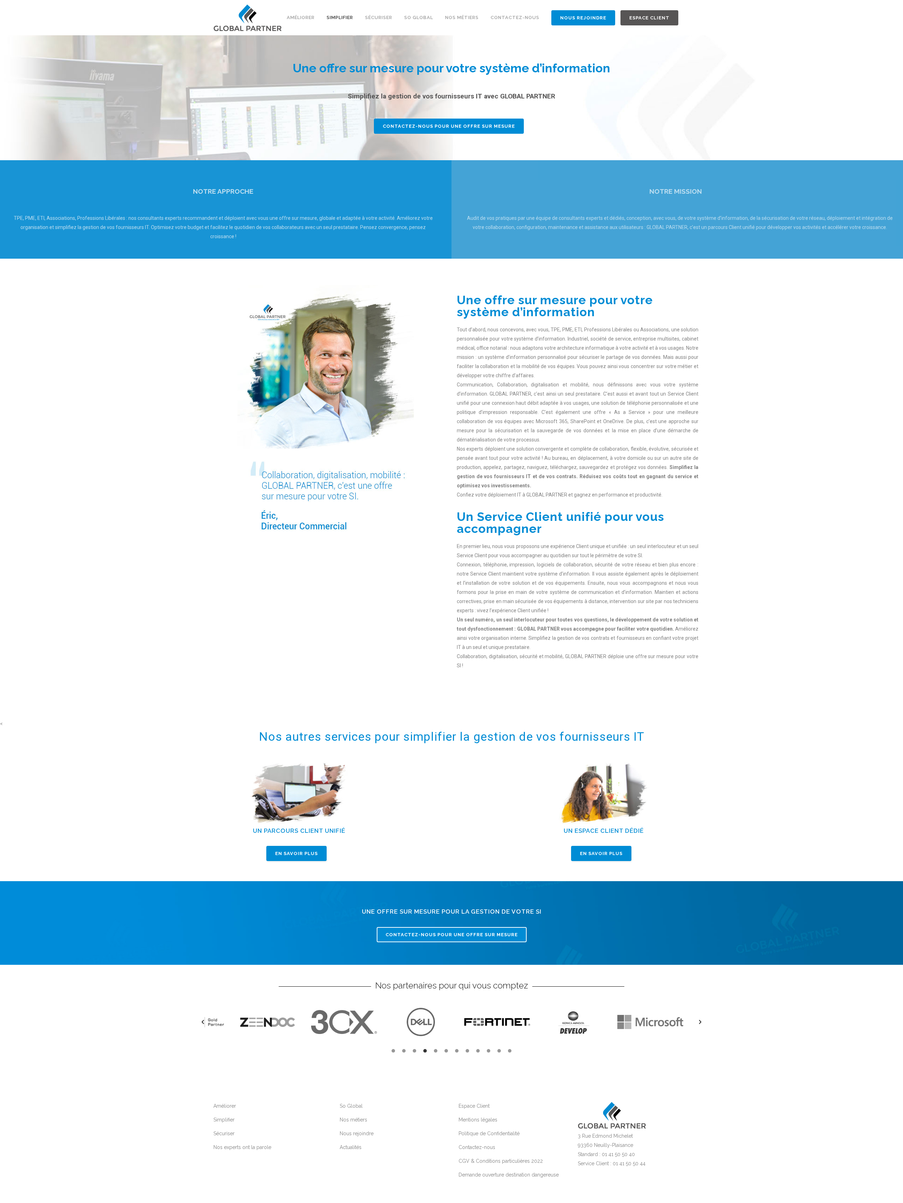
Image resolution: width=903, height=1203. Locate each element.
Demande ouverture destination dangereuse (509, 1175)
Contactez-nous (477, 1147)
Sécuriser (224, 1133)
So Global (351, 1106)
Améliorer (224, 1106)
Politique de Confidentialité (489, 1133)
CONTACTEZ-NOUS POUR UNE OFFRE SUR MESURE (452, 934)
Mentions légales (478, 1120)
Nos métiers (353, 1120)
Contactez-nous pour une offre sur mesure (449, 126)
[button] (202, 1021)
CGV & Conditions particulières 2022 (501, 1161)
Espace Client (474, 1106)
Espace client (649, 17)
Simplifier (224, 1120)
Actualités (351, 1147)
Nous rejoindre (583, 17)
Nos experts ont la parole (242, 1147)
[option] (268, 1022)
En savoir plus (296, 853)
